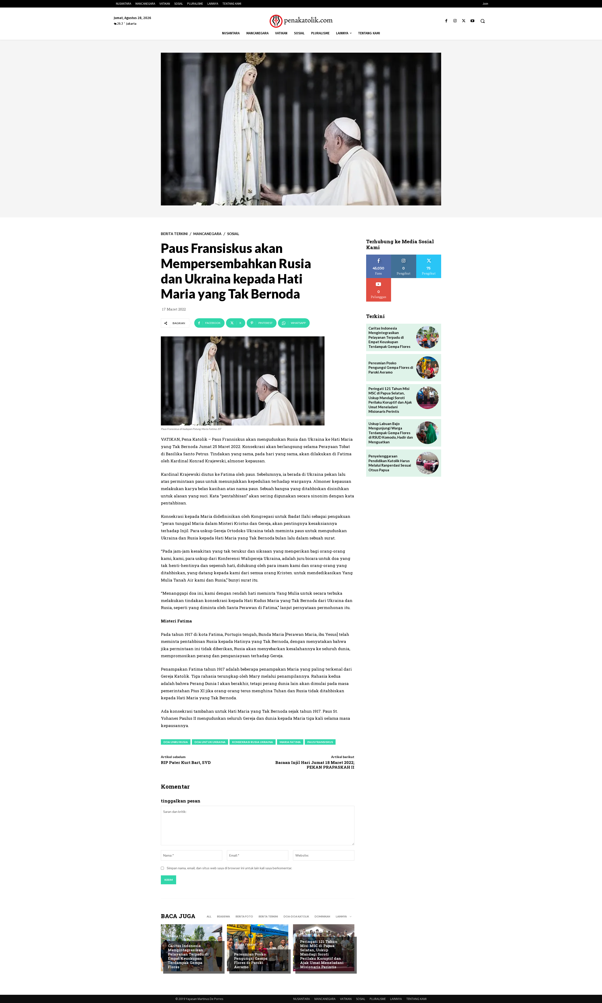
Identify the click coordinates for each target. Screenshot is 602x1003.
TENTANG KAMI (416, 999)
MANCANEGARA (207, 234)
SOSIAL (233, 234)
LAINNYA (396, 999)
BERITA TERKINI (174, 234)
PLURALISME (378, 999)
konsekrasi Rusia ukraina (252, 742)
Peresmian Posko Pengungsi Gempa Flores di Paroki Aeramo (250, 960)
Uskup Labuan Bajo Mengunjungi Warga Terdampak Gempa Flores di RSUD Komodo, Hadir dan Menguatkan (390, 432)
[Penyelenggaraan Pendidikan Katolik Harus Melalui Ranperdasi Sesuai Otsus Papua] (427, 463)
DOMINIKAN (322, 916)
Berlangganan (378, 280)
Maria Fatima (290, 742)
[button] (482, 21)
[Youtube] (472, 21)
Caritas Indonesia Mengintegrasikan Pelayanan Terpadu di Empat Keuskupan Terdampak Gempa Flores (188, 956)
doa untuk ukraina (210, 742)
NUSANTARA (301, 999)
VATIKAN (346, 999)
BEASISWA (223, 916)
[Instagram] (455, 21)
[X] (464, 21)
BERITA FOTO (244, 916)
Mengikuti (404, 256)
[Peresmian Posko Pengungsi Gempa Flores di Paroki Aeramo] (257, 947)
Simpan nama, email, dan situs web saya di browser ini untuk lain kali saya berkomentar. (229, 868)
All (209, 916)
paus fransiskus (320, 742)
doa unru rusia (175, 742)
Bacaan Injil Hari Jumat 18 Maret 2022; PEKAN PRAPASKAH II (314, 765)
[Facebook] (446, 21)
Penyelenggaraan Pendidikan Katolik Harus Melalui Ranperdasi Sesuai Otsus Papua (389, 463)
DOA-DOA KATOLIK (296, 916)
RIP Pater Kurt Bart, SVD (186, 762)
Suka (378, 256)
